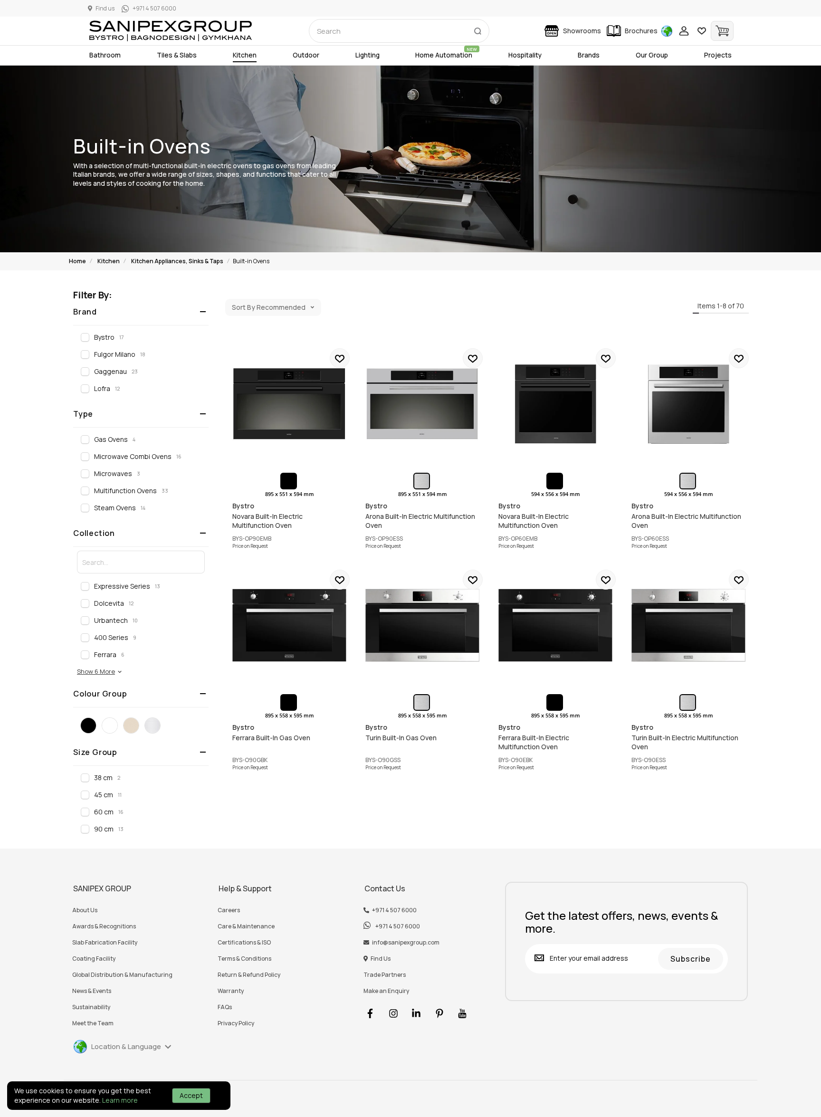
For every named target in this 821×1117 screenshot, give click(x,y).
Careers (229, 910)
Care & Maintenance (246, 926)
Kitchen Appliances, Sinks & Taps (177, 261)
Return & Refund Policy (249, 975)
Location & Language (126, 1046)
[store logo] (170, 31)
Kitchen (108, 261)
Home (77, 261)
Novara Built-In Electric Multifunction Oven (289, 404)
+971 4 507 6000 (394, 910)
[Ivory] (131, 725)
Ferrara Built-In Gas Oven (289, 625)
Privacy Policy (236, 1023)
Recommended (281, 307)
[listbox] (289, 481)
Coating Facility (93, 958)
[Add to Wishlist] (340, 358)
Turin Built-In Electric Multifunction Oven (688, 625)
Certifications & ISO (244, 942)
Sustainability (91, 1007)
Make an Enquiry (386, 991)
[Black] (88, 725)
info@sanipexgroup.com (405, 942)
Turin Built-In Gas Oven (422, 625)
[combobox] (399, 31)
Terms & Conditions (244, 958)
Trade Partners (384, 975)
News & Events (91, 991)
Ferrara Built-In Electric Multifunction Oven (555, 625)
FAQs (225, 1007)
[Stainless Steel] (152, 725)
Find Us (381, 958)
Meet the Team (93, 1023)
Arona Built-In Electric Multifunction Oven (422, 404)
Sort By (243, 307)
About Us (84, 910)
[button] (100, 672)
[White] (109, 725)
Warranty (231, 991)
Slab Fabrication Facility (104, 942)
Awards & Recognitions (104, 926)
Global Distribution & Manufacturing (122, 975)
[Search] (477, 29)
